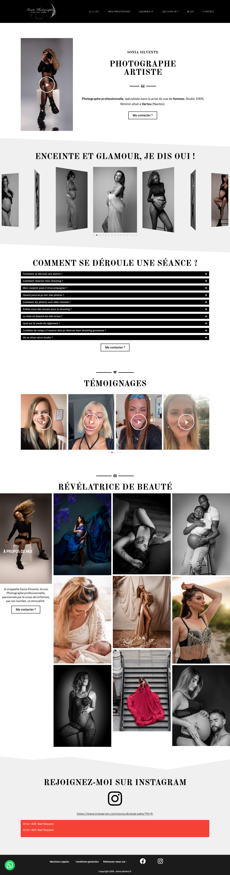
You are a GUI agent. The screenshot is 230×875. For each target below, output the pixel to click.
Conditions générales (87, 861)
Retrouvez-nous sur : (115, 861)
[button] (46, 84)
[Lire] (44, 422)
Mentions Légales (59, 861)
